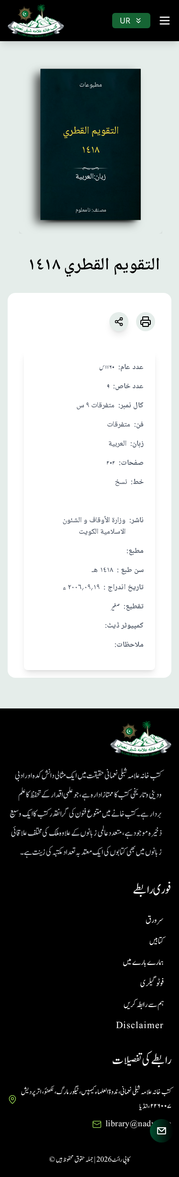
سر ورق (155, 920)
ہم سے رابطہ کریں (144, 1004)
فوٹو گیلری (152, 983)
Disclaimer (140, 1025)
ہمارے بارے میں (143, 962)
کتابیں (156, 941)
